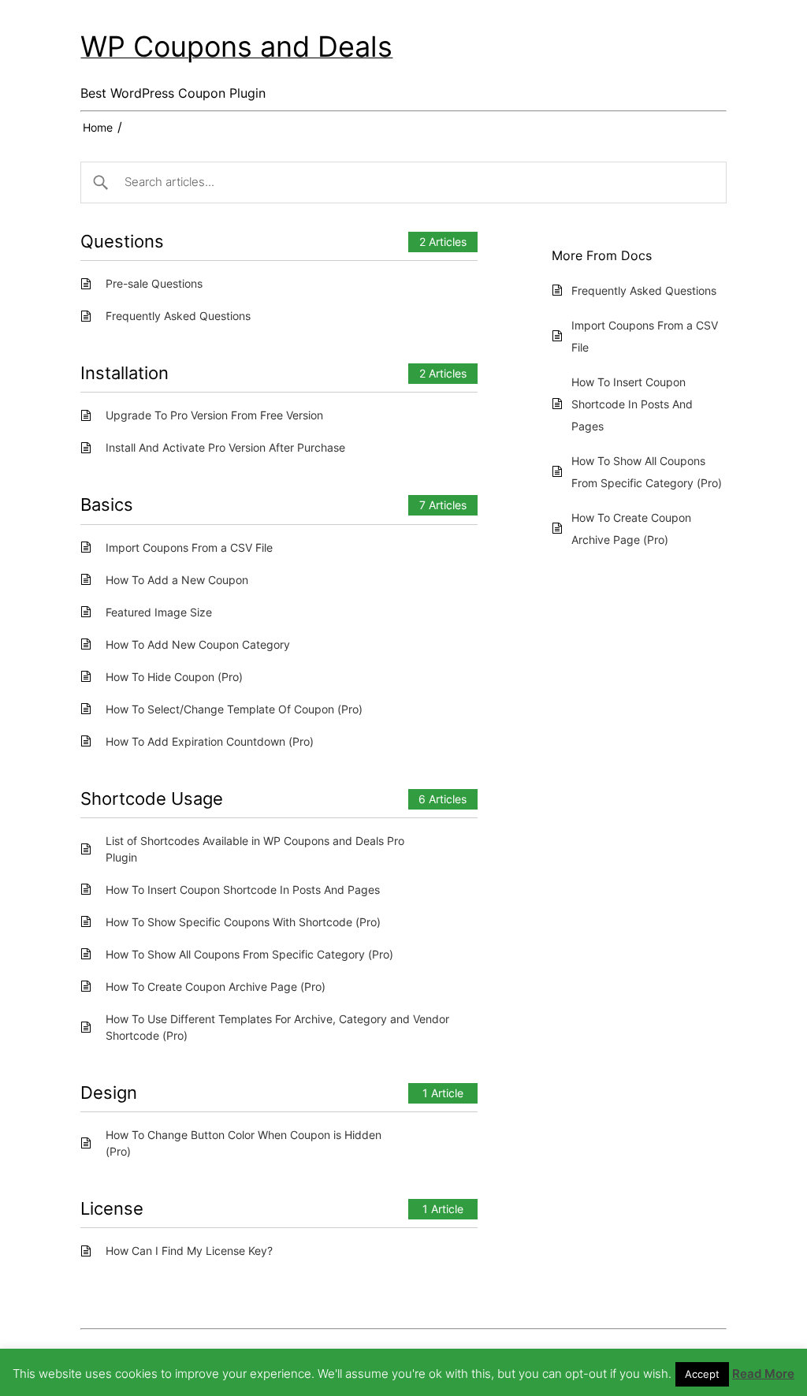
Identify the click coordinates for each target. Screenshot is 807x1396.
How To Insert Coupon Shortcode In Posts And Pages (243, 889)
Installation (124, 372)
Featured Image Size (159, 612)
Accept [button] (702, 1374)
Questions (122, 241)
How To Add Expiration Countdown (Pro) (210, 741)
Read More (763, 1373)
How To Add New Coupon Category (198, 644)
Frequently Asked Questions (178, 315)
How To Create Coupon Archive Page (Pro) (215, 986)
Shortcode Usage (151, 798)
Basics (106, 504)
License (111, 1208)
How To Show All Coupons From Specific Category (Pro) (249, 954)
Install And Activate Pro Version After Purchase (225, 447)
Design (108, 1092)
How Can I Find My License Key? (189, 1250)
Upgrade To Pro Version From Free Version (214, 415)
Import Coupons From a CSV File (189, 547)
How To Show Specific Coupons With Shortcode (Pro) (243, 922)
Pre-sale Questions (154, 283)
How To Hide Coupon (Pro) (174, 676)
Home (98, 127)
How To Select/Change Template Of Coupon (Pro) (234, 709)
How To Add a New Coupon (177, 579)
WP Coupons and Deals (236, 46)
